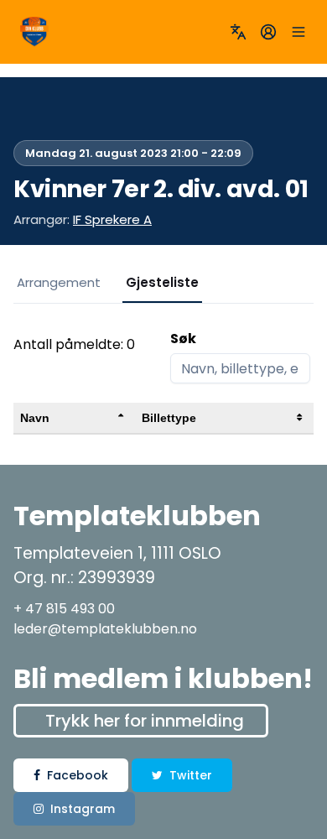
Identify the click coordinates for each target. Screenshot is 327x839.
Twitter (190, 775)
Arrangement (59, 282)
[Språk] (238, 32)
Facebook (77, 775)
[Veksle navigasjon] (298, 32)
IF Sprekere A (112, 219)
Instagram (82, 808)
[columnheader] (74, 418)
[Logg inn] (268, 32)
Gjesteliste (162, 282)
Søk (183, 338)
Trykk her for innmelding (144, 720)
